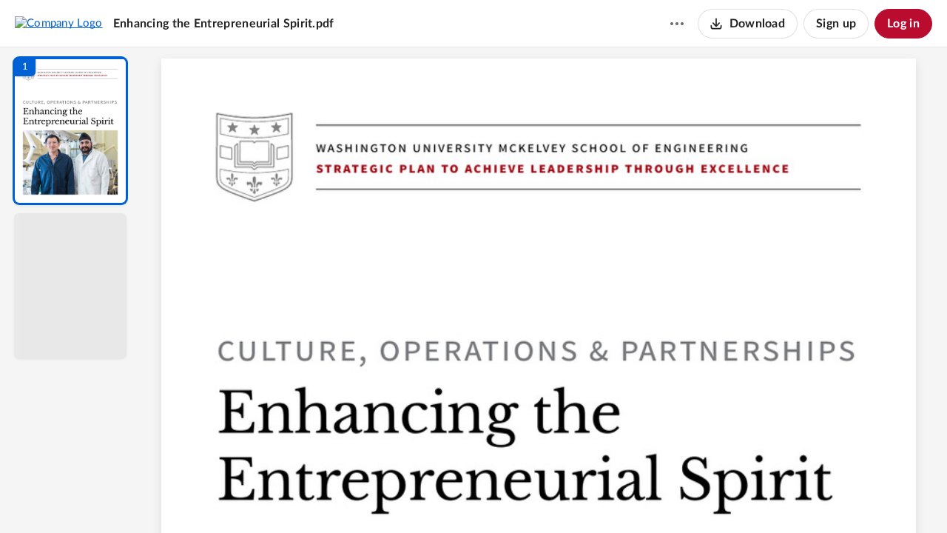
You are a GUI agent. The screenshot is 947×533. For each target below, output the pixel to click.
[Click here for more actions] (677, 23)
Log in (903, 24)
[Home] (59, 23)
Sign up (836, 24)
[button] (70, 130)
